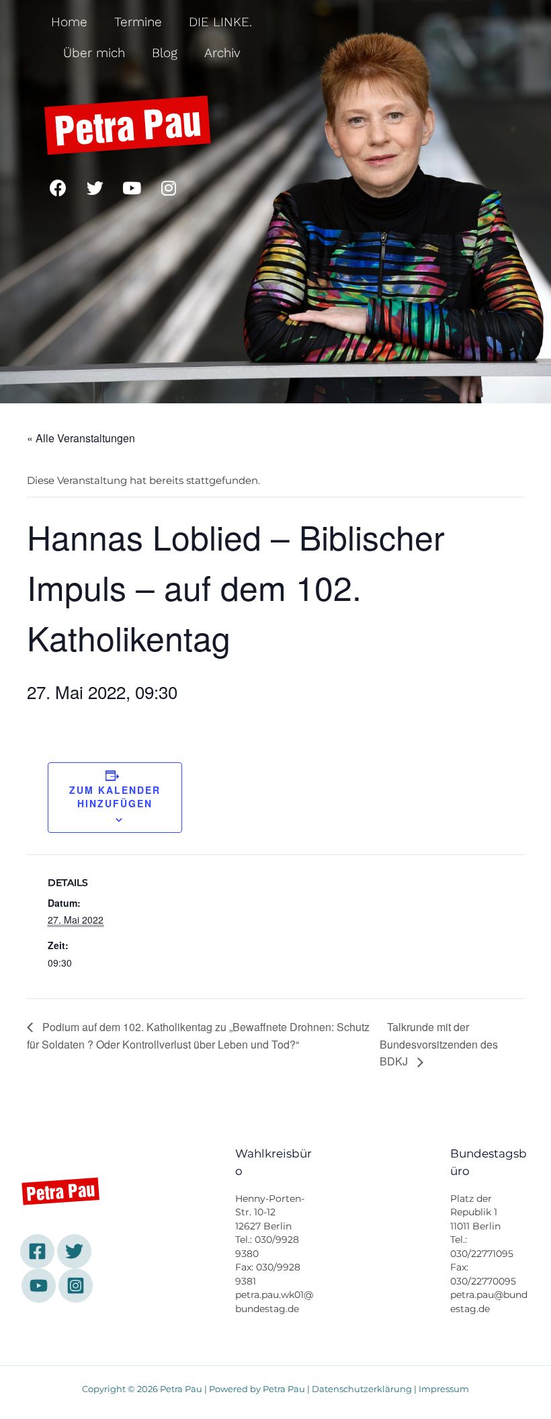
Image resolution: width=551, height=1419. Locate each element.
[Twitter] (95, 188)
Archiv (222, 52)
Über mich (94, 52)
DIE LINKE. (220, 22)
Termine (138, 22)
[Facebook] (58, 188)
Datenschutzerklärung (362, 1389)
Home (69, 22)
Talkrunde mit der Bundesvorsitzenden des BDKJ (439, 1044)
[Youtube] (132, 188)
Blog (164, 52)
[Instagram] (168, 188)
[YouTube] (39, 1285)
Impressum (444, 1389)
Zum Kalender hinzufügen (115, 796)
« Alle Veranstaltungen (81, 438)
